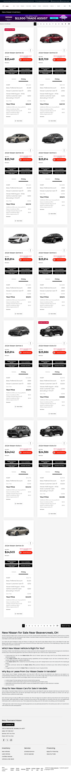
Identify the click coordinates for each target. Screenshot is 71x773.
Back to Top (66, 626)
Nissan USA (38, 769)
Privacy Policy (12, 769)
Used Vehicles (6, 754)
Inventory (6, 748)
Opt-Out (42, 769)
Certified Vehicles (7, 756)
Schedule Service (29, 751)
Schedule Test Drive (25, 72)
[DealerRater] (11, 740)
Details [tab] (14, 79)
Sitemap (23, 769)
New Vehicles (6, 751)
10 (62, 24)
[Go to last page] (69, 24)
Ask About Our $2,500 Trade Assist (11, 73)
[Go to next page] (65, 24)
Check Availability (25, 69)
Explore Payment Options (11, 69)
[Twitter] (7, 740)
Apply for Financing (52, 751)
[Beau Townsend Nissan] (6, 6)
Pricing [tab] (23, 79)
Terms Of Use (17, 769)
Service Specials (29, 754)
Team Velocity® (55, 768)
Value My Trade (51, 754)
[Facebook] (3, 740)
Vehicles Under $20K (8, 759)
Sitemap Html (28, 769)
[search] (69, 6)
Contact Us (9, 724)
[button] (30, 50)
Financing (51, 748)
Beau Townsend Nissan (4, 769)
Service (27, 748)
